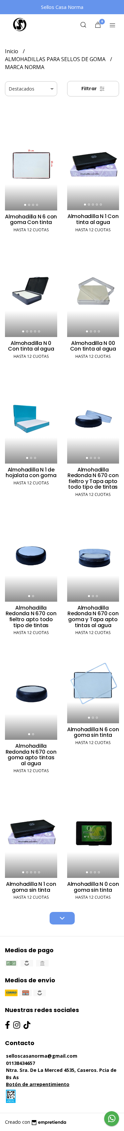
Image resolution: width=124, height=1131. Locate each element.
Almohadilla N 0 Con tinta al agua (31, 346)
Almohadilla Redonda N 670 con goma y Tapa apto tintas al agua (92, 616)
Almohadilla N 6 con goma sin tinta (93, 732)
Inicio (12, 51)
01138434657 (20, 1063)
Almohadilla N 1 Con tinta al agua (93, 219)
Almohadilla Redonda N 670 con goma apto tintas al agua (31, 754)
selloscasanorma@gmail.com (41, 1056)
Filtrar (89, 88)
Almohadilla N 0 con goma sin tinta (93, 887)
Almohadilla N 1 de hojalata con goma (31, 472)
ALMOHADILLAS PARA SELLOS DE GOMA (56, 59)
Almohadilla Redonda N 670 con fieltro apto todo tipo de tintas (31, 616)
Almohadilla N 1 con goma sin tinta (31, 887)
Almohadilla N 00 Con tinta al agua (93, 346)
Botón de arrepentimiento (37, 1084)
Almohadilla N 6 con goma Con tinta (31, 219)
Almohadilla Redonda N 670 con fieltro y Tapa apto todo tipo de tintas (92, 478)
